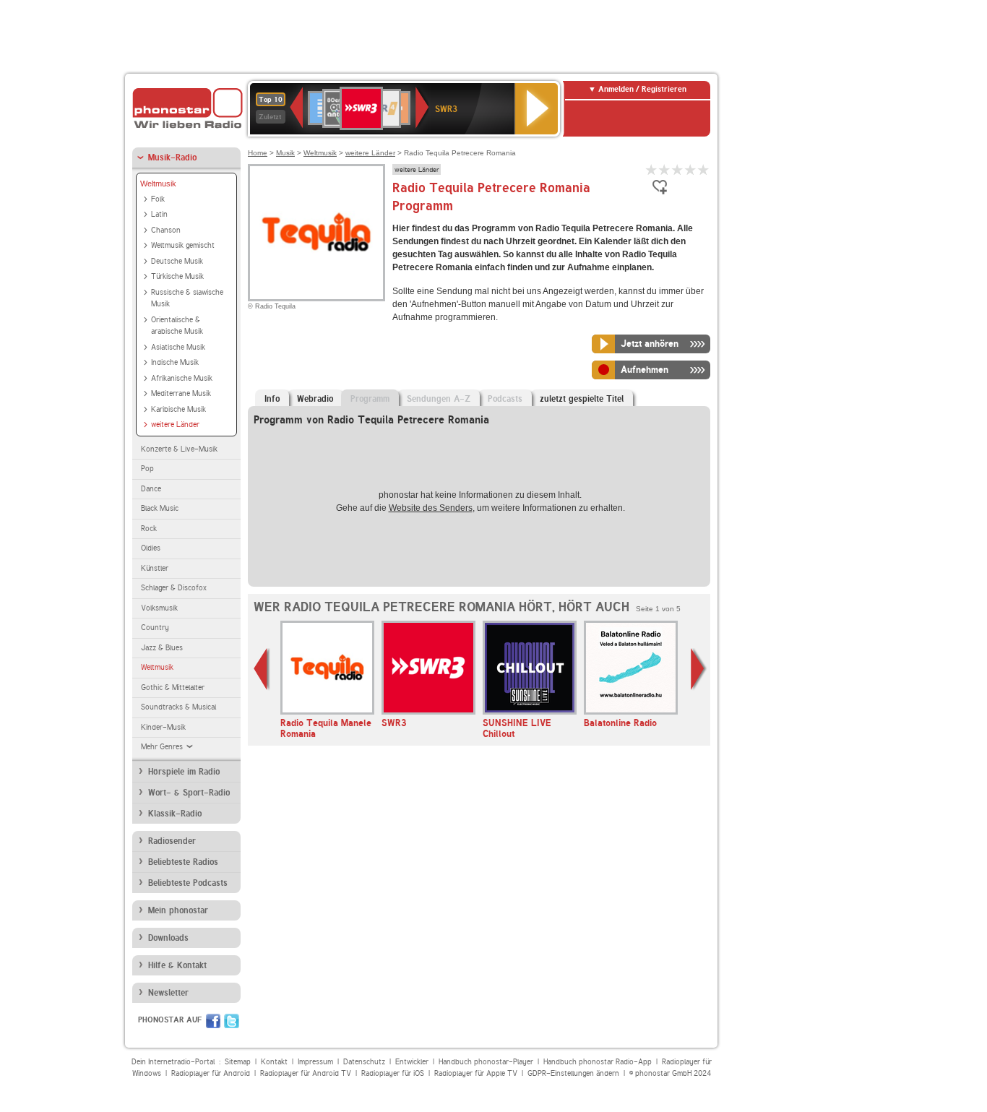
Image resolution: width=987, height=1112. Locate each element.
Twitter (231, 1021)
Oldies (150, 548)
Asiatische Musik (178, 347)
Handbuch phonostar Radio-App (597, 1061)
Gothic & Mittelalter (172, 687)
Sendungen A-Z (438, 399)
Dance (151, 488)
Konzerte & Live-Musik (179, 449)
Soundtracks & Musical (178, 707)
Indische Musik (175, 362)
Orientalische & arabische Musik (177, 326)
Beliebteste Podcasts (188, 883)
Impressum (315, 1061)
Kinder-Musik (163, 727)
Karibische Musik (178, 409)
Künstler (154, 568)
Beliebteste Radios (183, 862)
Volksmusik (159, 608)
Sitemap (238, 1061)
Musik (285, 153)
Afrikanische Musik (181, 378)
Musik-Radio (172, 157)
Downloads (168, 938)
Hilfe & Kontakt (177, 965)
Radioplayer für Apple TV (475, 1073)
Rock (149, 528)
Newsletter (168, 993)
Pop (147, 468)
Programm (369, 399)
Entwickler (411, 1061)
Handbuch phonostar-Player (486, 1061)
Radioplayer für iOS (392, 1073)
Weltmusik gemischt (183, 245)
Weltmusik (158, 183)
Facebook (213, 1021)
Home (257, 153)
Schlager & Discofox (174, 587)
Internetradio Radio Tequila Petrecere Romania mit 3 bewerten (677, 169)
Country (155, 627)
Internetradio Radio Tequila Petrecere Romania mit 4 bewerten (690, 169)
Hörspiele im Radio (184, 772)
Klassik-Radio (175, 814)
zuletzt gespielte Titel (582, 399)
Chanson (166, 230)
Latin (159, 214)
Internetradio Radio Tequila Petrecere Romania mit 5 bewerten (703, 169)
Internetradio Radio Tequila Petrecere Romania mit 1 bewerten (651, 169)
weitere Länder (175, 424)
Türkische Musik (177, 276)
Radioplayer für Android (210, 1073)
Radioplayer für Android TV (305, 1073)
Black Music (159, 508)
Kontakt (274, 1061)
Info (272, 399)
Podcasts (505, 399)
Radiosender (172, 841)
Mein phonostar (178, 910)
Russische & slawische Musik (187, 298)
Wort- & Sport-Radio (189, 793)
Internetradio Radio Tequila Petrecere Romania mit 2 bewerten (664, 169)
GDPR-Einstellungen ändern (573, 1073)
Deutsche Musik (177, 261)
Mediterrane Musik (181, 393)
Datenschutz (364, 1061)
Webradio (315, 399)
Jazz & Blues (162, 647)
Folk (158, 199)
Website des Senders (431, 508)
